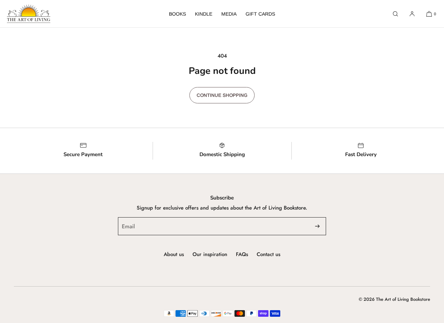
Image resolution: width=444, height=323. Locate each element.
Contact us (268, 254)
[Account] (412, 13)
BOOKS (177, 14)
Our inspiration (210, 254)
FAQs (242, 254)
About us (174, 254)
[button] (395, 13)
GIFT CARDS (260, 14)
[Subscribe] (317, 226)
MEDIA (229, 14)
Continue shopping (222, 95)
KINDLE (203, 14)
